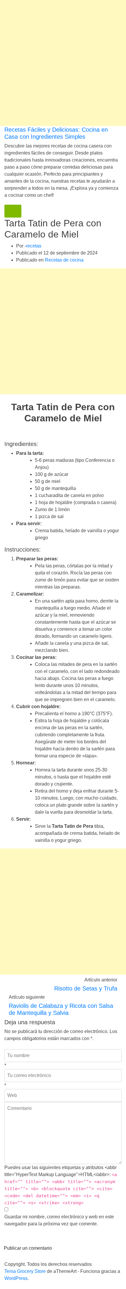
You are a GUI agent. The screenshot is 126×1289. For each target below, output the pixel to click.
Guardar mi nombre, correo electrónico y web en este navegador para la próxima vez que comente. (59, 1220)
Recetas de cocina (64, 259)
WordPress (16, 1278)
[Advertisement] (63, 63)
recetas (33, 245)
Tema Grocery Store (25, 1271)
